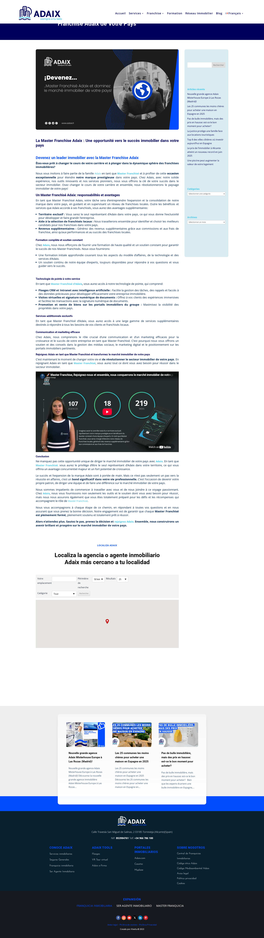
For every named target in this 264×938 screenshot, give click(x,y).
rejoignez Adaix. (124, 521)
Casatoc (138, 864)
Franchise (154, 13)
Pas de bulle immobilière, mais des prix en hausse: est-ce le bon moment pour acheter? (205, 122)
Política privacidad (186, 878)
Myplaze (138, 870)
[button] (107, 621)
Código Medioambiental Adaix (193, 868)
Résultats (111, 578)
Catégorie (42, 593)
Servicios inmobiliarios (61, 854)
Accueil (120, 13)
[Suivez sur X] (135, 918)
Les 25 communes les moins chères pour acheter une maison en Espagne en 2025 (205, 110)
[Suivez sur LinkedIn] (140, 918)
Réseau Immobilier (199, 13)
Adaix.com (139, 858)
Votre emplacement (43, 580)
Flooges (96, 854)
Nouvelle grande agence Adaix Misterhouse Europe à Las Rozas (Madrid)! (204, 98)
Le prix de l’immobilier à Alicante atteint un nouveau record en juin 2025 (204, 152)
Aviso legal (183, 873)
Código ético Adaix (187, 863)
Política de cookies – (129, 924)
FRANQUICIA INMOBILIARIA (94, 906)
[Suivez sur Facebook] (118, 918)
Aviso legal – (113, 924)
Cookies (181, 883)
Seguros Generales (59, 860)
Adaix (98, 173)
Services (135, 13)
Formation (174, 13)
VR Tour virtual (100, 860)
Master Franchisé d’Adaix (66, 284)
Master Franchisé (85, 363)
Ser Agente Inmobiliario (62, 871)
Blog (219, 13)
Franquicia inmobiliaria (61, 865)
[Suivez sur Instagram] (124, 918)
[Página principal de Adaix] (40, 13)
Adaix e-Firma (99, 865)
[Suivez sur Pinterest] (146, 918)
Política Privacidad (148, 924)
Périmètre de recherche (83, 583)
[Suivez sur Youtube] (129, 918)
